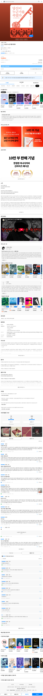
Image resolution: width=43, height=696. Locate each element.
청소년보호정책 (18, 690)
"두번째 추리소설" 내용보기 (21, 448)
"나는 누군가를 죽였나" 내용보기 (21, 543)
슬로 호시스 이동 (4, 665)
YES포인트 (2, 62)
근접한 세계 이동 (20, 304)
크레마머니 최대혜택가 (4, 60)
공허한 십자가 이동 (13, 271)
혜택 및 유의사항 (11, 424)
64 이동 (13, 305)
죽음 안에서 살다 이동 (20, 665)
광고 (35, 690)
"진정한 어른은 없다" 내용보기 (21, 458)
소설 (5, 318)
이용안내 (2, 326)
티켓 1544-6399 (17, 686)
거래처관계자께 (29, 690)
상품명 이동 (4, 101)
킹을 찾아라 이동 (36, 305)
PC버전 (22, 690)
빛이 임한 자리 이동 (35, 665)
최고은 (9, 47)
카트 (41, 2)
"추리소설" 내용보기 (21, 521)
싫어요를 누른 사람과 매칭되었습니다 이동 (12, 665)
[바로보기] (6, 432)
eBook (2, 318)
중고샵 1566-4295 (24, 686)
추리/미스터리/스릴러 (10, 318)
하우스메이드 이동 (27, 645)
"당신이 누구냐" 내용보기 (21, 500)
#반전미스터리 (9, 92)
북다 (1, 49)
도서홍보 (33, 690)
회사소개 (25, 690)
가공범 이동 (28, 271)
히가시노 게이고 (3, 47)
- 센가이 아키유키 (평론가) (5, 395)
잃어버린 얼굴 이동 (28, 304)
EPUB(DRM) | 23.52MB (11, 335)
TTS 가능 (9, 329)
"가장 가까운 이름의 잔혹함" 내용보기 (21, 511)
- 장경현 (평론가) (3, 404)
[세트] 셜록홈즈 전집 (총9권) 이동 (35, 645)
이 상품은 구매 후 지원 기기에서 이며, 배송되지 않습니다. (19, 77)
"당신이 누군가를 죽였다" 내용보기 (21, 478)
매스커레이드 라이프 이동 (5, 271)
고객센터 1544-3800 (10, 686)
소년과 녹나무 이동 (20, 272)
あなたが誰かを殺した (7, 51)
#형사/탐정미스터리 (15, 92)
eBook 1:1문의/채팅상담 (31, 686)
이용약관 (8, 690)
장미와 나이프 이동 (36, 271)
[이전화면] (1, 1)
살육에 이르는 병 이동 (4, 646)
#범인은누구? (3, 92)
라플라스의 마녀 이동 (20, 645)
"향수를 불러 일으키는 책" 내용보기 (21, 489)
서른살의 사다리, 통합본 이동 (27, 665)
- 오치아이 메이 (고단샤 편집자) (5, 409)
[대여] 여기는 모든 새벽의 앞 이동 (5, 305)
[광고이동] (38, 1)
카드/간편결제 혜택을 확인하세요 (35, 69)
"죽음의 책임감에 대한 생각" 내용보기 (21, 468)
